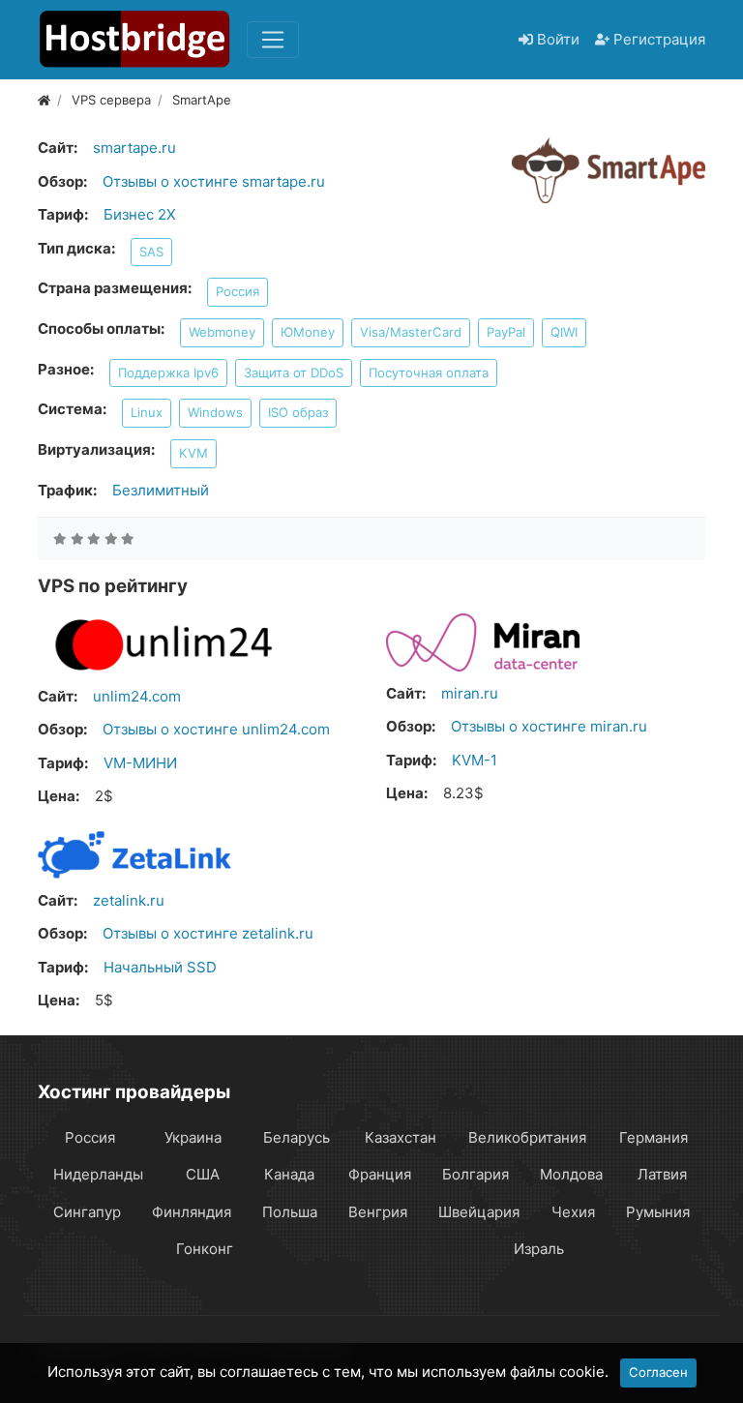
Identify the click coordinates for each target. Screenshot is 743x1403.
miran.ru (469, 693)
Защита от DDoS (293, 372)
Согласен (658, 1372)
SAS (151, 251)
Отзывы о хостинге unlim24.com (216, 729)
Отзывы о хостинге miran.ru (549, 726)
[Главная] (44, 99)
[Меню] (273, 39)
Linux (147, 412)
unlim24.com (137, 696)
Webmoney (222, 332)
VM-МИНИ (140, 763)
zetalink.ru (128, 900)
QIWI (564, 332)
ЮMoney (308, 332)
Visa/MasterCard (410, 332)
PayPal (506, 332)
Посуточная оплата (429, 372)
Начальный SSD (160, 967)
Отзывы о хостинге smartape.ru (214, 181)
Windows (215, 412)
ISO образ (298, 412)
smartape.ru (134, 147)
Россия (237, 291)
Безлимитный (160, 490)
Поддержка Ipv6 (168, 372)
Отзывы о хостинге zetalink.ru (208, 933)
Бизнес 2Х (140, 214)
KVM (193, 453)
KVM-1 (474, 760)
